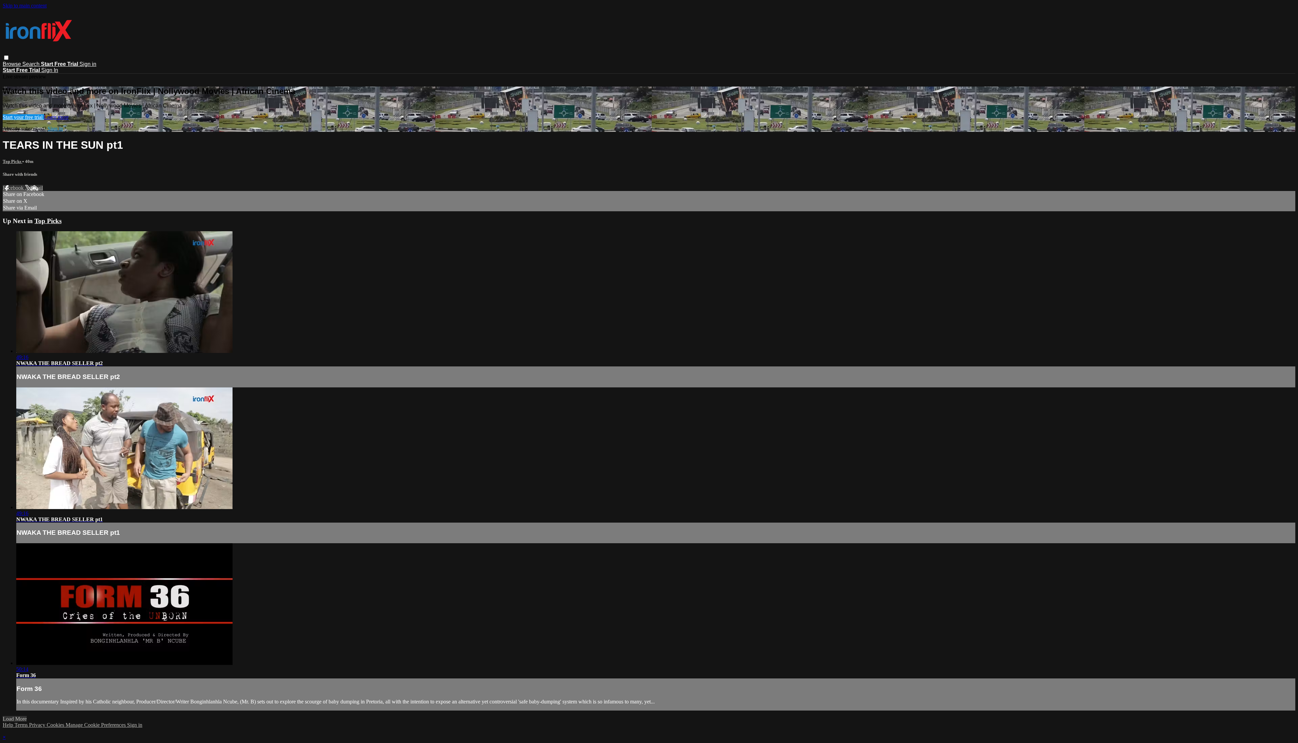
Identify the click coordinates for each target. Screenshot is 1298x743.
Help (9, 725)
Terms (22, 725)
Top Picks (12, 161)
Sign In (49, 70)
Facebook (14, 188)
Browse (12, 64)
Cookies (56, 725)
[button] (6, 57)
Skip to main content (25, 5)
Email (36, 188)
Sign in (87, 64)
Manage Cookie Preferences (96, 725)
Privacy (38, 725)
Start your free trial (23, 117)
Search (31, 64)
